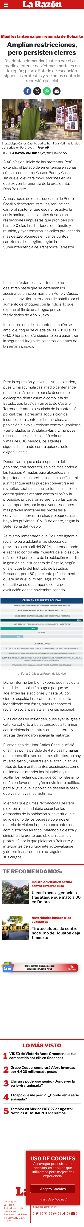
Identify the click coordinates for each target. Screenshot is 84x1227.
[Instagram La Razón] (55, 1213)
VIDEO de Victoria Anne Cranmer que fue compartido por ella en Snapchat (42, 1056)
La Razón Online (23, 153)
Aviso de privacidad (52, 1199)
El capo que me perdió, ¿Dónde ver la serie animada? (45, 1097)
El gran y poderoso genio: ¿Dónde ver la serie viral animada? (43, 1083)
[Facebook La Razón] (27, 91)
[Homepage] (42, 4)
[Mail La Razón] (57, 91)
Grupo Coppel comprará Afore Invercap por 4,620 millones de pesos (43, 1070)
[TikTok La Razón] (64, 1213)
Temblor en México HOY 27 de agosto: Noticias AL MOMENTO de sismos (42, 1111)
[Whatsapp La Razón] (47, 91)
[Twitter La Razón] (37, 91)
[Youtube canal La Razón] (73, 1213)
